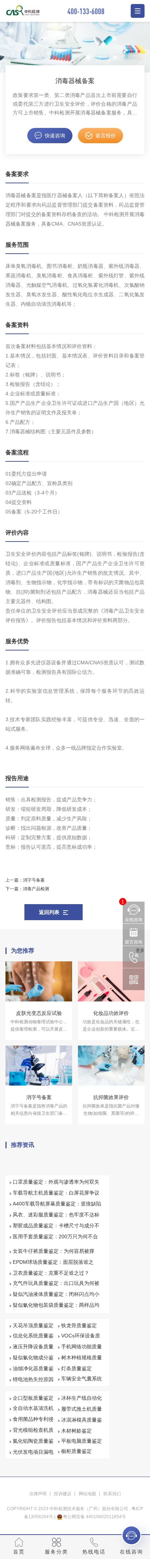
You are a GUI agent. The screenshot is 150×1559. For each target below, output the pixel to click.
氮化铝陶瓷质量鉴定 (33, 1444)
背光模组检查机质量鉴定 (33, 1433)
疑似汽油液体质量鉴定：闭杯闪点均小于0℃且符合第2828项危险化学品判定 (56, 1297)
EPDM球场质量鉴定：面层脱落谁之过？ (53, 1265)
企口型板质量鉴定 (33, 1398)
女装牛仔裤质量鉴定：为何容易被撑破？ (53, 1254)
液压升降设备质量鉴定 (33, 1350)
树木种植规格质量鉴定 (81, 1361)
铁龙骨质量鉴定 (79, 1325)
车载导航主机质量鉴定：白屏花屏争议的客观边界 (56, 1196)
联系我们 (112, 1493)
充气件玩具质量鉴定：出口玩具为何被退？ (56, 1286)
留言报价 (105, 135)
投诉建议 (62, 1493)
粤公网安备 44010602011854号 (94, 1516)
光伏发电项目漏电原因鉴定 (33, 1455)
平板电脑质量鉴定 (81, 1441)
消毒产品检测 (36, 888)
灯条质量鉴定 (76, 1368)
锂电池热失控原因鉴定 (33, 1382)
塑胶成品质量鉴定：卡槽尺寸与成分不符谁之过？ (56, 1229)
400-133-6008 (85, 11)
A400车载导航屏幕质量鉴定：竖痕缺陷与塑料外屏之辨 (57, 1207)
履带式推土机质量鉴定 (81, 1412)
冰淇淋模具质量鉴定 (81, 1423)
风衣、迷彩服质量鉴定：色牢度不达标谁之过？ (56, 1218)
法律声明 (38, 1493)
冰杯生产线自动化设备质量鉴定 (81, 1401)
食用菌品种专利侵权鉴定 (33, 1422)
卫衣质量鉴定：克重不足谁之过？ (51, 1273)
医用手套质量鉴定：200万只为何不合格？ (55, 1240)
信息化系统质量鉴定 (33, 1339)
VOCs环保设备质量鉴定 (80, 1339)
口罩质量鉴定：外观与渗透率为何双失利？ (56, 1185)
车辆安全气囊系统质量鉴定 (81, 1382)
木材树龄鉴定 (76, 1431)
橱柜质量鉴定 (76, 1451)
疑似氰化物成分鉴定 (33, 1361)
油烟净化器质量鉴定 (33, 1371)
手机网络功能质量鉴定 (81, 1350)
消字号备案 (34, 880)
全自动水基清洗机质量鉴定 (33, 1411)
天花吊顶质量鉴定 (33, 1325)
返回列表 (49, 912)
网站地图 (87, 1493)
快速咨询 (55, 135)
